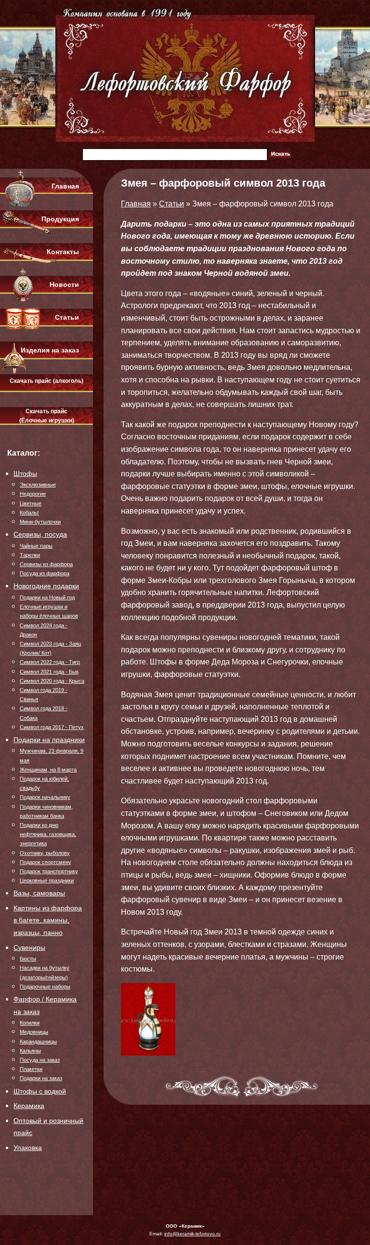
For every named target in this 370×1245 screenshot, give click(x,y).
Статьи (67, 317)
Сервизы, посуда (40, 534)
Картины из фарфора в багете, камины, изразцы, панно (47, 920)
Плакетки (31, 1069)
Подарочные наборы (45, 986)
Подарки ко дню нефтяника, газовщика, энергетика (48, 834)
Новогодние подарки (46, 586)
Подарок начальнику (45, 797)
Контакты (63, 252)
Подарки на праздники (49, 740)
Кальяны (30, 1051)
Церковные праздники (47, 880)
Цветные (30, 503)
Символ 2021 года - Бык (49, 672)
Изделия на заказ (50, 350)
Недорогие (33, 494)
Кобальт (29, 512)
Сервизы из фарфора (46, 564)
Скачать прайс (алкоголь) (46, 381)
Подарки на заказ (41, 1078)
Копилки (30, 1023)
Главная (65, 186)
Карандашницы (38, 1041)
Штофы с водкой (39, 1091)
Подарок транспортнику (49, 871)
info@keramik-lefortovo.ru (192, 1233)
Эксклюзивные (38, 484)
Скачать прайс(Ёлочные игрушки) (46, 416)
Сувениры (29, 947)
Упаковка (27, 1147)
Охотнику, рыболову (45, 853)
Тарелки (30, 555)
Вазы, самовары (39, 893)
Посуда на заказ (40, 1060)
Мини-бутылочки (40, 522)
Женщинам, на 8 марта (48, 769)
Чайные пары (36, 546)
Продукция (60, 219)
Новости (64, 284)
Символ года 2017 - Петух (52, 727)
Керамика (28, 1106)
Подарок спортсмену (45, 862)
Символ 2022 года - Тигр (50, 662)
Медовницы (34, 1032)
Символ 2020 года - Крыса (52, 681)
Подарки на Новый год (47, 597)
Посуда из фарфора (44, 573)
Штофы (25, 473)
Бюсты (28, 958)
